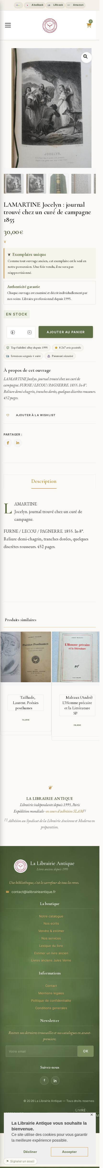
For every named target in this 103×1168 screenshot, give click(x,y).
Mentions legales (51, 993)
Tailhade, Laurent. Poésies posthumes (26, 702)
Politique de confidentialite (51, 1000)
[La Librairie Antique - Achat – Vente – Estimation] (50, 25)
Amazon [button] (77, 4)
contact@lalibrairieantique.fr (33, 892)
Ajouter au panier (66, 332)
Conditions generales (51, 1008)
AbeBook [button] (37, 4)
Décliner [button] (30, 1152)
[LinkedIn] (55, 1080)
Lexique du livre (51, 946)
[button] (86, 57)
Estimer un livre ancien (51, 953)
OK (85, 1051)
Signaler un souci (20, 1161)
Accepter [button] (69, 1152)
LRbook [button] (57, 4)
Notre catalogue (51, 916)
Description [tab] (44, 481)
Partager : (13, 434)
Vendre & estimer (51, 931)
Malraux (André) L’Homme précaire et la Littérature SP (77, 705)
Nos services (51, 938)
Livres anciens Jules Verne (51, 960)
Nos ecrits (51, 923)
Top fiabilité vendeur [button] (18, 5)
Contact (51, 986)
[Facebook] (44, 1080)
